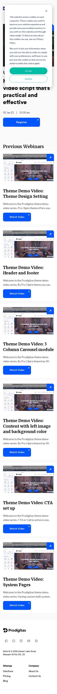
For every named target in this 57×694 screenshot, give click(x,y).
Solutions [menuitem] (8, 671)
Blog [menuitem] (5, 681)
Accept (28, 71)
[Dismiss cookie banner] (46, 11)
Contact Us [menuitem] (35, 676)
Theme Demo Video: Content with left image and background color (27, 426)
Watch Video (17, 217)
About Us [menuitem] (33, 671)
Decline (28, 79)
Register (21, 122)
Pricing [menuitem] (6, 676)
